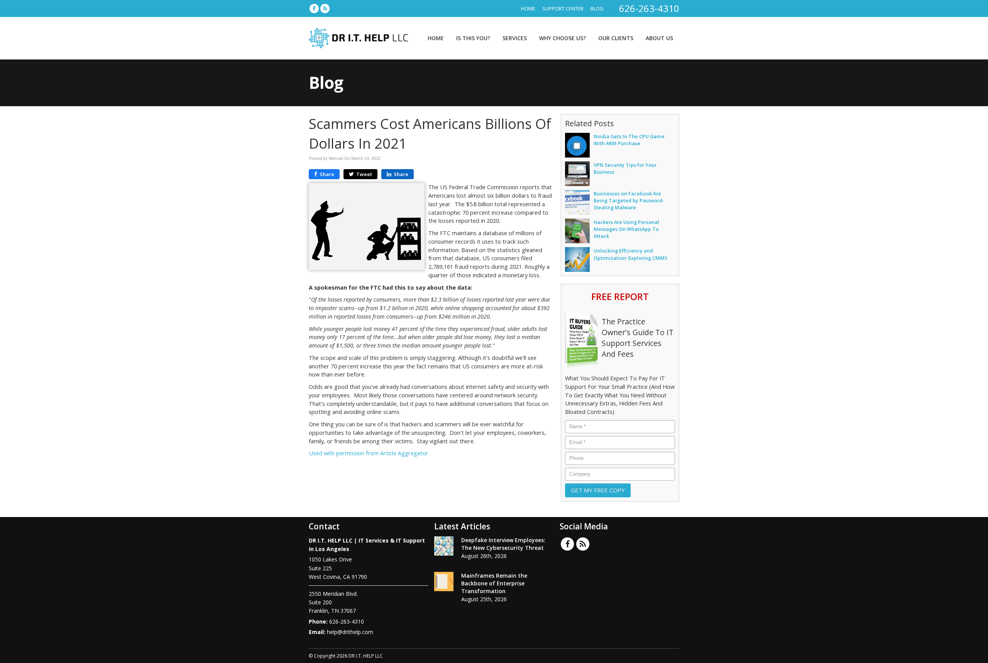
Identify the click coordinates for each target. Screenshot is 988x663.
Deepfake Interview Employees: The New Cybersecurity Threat (503, 543)
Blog (597, 8)
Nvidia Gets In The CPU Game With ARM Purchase (629, 140)
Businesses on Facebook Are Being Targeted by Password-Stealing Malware (629, 200)
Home (528, 8)
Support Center (563, 8)
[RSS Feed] (325, 8)
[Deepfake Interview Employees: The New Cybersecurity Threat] (443, 546)
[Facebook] (314, 8)
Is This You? (473, 38)
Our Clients (615, 38)
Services (514, 38)
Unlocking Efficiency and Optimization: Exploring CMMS (630, 254)
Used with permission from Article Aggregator (368, 453)
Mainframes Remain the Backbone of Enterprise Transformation (494, 583)
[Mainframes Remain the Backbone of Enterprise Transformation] (443, 581)
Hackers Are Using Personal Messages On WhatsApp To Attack (626, 229)
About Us (659, 38)
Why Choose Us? (562, 38)
